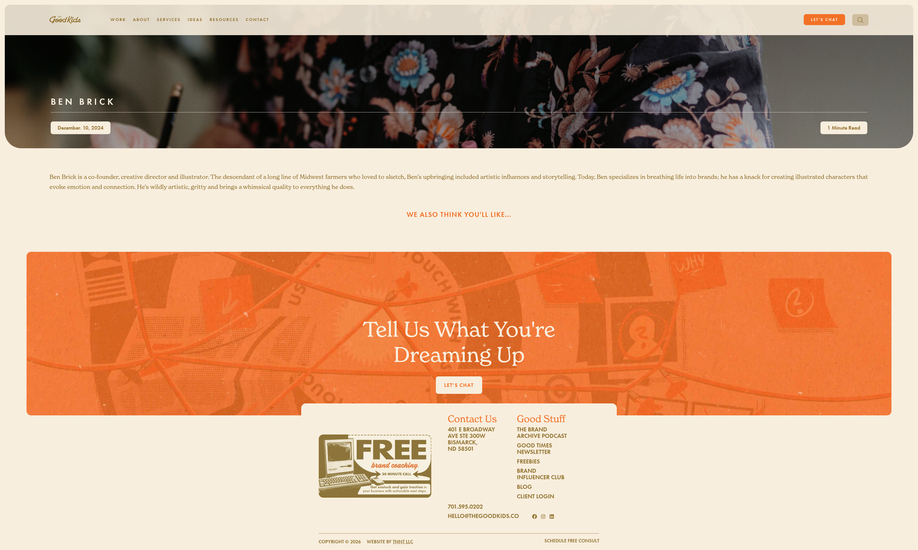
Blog (524, 486)
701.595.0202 (465, 506)
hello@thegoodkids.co (483, 516)
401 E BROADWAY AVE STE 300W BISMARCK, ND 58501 (471, 439)
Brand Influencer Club (540, 474)
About (141, 19)
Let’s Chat (824, 19)
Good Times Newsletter (534, 449)
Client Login (535, 496)
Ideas (195, 19)
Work (118, 19)
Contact (257, 19)
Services (169, 19)
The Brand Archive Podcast (542, 433)
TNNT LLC (403, 542)
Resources (224, 19)
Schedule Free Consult (571, 541)
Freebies (528, 461)
